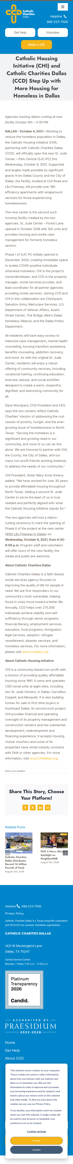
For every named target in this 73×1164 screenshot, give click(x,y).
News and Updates (15, 771)
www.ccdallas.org (35, 652)
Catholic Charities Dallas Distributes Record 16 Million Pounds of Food (16, 862)
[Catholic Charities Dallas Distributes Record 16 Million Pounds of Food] (18, 834)
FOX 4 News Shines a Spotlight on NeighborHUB (54, 855)
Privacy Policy (14, 913)
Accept (36, 1140)
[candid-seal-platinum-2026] (24, 972)
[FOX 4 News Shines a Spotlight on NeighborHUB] (54, 834)
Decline (37, 1149)
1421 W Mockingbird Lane (23, 946)
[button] (7, 852)
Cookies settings (36, 1131)
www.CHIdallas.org (44, 758)
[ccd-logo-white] (20, 4)
